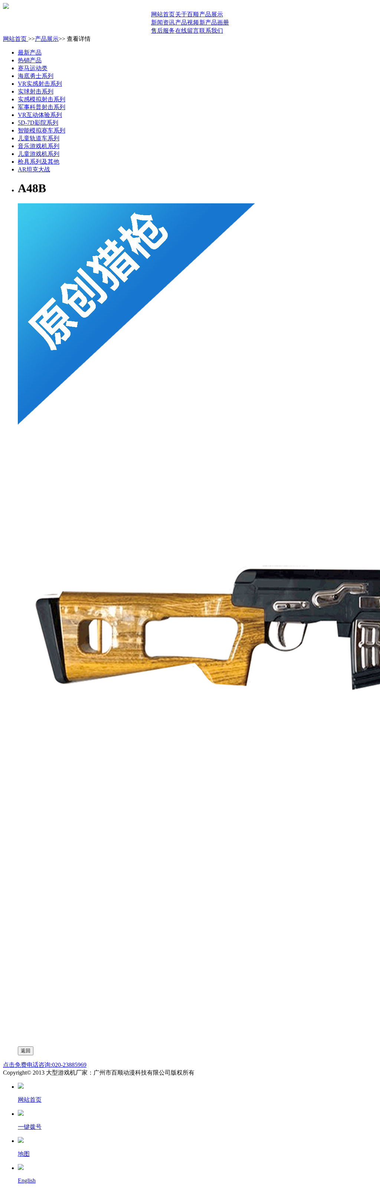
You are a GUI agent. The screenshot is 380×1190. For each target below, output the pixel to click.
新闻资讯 (163, 22)
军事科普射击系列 (41, 107)
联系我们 (211, 30)
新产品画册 (214, 22)
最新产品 (30, 52)
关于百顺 (187, 14)
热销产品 (30, 60)
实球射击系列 (35, 91)
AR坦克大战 (34, 169)
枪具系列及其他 (38, 161)
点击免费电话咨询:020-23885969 (44, 1065)
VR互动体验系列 (40, 115)
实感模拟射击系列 (41, 99)
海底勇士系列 (35, 76)
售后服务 (163, 30)
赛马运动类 (33, 68)
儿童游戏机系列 (38, 154)
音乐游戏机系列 (38, 146)
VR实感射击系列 (40, 84)
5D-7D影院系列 (38, 122)
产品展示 (211, 14)
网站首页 (163, 14)
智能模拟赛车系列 (41, 130)
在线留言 (187, 30)
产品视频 (187, 22)
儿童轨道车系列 (38, 138)
